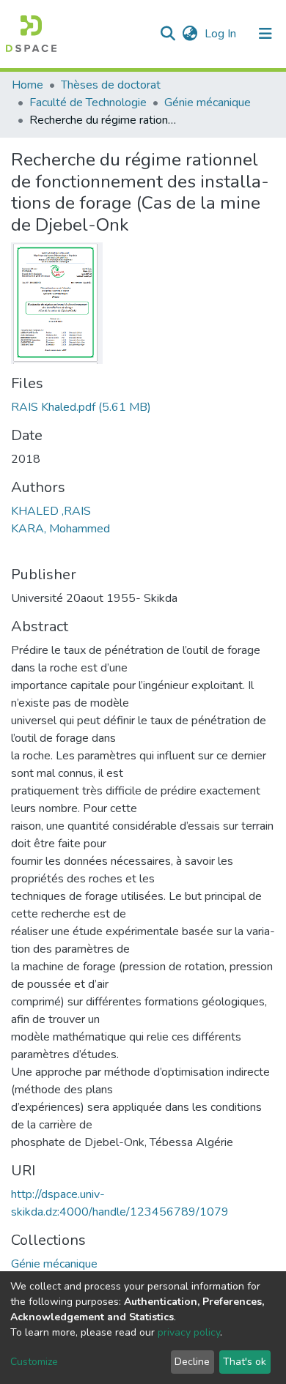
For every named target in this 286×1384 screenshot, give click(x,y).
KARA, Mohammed (60, 529)
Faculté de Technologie (88, 102)
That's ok (244, 1362)
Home (27, 85)
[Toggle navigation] (265, 33)
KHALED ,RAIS (51, 511)
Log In (222, 34)
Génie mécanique (207, 102)
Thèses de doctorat (111, 85)
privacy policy (189, 1332)
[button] (189, 33)
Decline (192, 1362)
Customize (34, 1362)
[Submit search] (167, 33)
